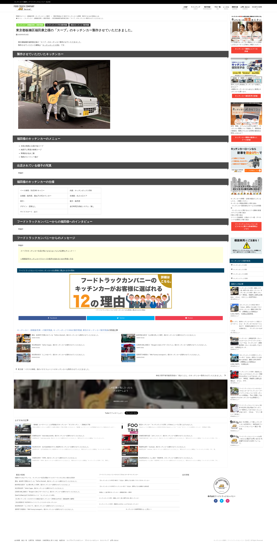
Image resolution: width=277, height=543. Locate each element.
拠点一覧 (242, 422)
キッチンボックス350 (50, 45)
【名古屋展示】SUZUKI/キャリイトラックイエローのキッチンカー (36, 502)
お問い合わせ (114, 540)
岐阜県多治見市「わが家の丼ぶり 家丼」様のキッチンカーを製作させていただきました (42, 484)
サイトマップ (104, 540)
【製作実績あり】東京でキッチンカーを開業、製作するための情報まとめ (76, 16)
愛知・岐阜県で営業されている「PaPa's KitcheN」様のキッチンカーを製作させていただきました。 (46, 481)
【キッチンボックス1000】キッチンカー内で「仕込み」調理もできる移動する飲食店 (250, 357)
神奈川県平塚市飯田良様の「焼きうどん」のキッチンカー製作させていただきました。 (189, 375)
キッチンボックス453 (240, 265)
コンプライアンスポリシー (74, 540)
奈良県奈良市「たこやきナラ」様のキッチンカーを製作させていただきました (39, 506)
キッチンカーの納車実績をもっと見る (138, 509)
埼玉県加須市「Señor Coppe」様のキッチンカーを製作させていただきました (39, 488)
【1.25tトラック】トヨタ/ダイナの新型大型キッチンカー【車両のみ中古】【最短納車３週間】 (45, 499)
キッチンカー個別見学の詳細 (246, 96)
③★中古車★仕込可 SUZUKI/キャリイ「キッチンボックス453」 (35, 495)
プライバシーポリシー (92, 540)
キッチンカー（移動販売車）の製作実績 (30, 25)
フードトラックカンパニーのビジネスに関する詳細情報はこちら (246, 226)
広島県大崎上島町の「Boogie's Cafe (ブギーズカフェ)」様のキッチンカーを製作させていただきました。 (48, 491)
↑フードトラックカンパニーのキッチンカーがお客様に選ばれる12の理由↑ (121, 310)
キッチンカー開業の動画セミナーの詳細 (246, 139)
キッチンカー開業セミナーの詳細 (246, 50)
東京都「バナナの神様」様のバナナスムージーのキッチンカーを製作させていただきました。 (54, 369)
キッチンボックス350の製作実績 (57, 25)
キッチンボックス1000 (240, 274)
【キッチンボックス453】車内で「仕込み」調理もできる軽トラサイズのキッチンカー (250, 307)
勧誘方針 (62, 540)
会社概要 (17, 540)
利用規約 (38, 540)
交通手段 (31, 540)
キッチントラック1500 (240, 278)
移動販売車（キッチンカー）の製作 (38, 16)
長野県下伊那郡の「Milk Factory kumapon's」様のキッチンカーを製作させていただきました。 (45, 509)
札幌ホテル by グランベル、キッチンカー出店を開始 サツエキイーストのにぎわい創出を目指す (45, 477)
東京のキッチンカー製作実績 (80, 25)
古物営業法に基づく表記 (50, 540)
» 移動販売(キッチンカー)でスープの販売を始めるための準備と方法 (47, 259)
